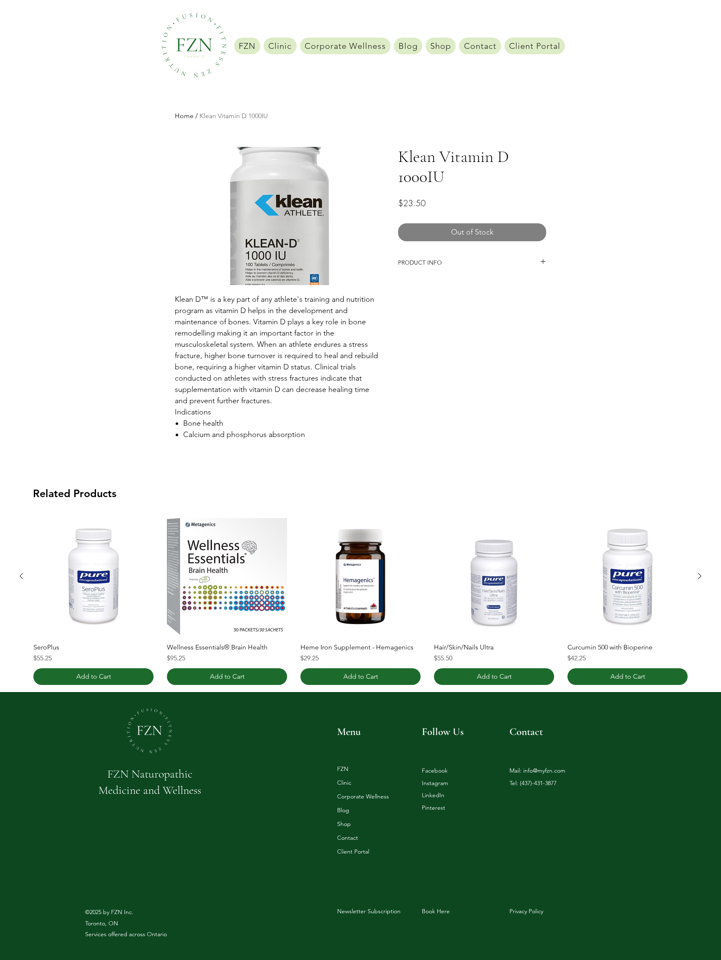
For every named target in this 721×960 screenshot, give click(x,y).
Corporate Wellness (363, 796)
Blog (343, 810)
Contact (347, 837)
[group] (360, 600)
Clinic (344, 782)
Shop (344, 824)
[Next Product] (700, 576)
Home (184, 116)
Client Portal (353, 851)
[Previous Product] (21, 576)
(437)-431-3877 (538, 783)
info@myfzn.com (544, 770)
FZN (342, 769)
